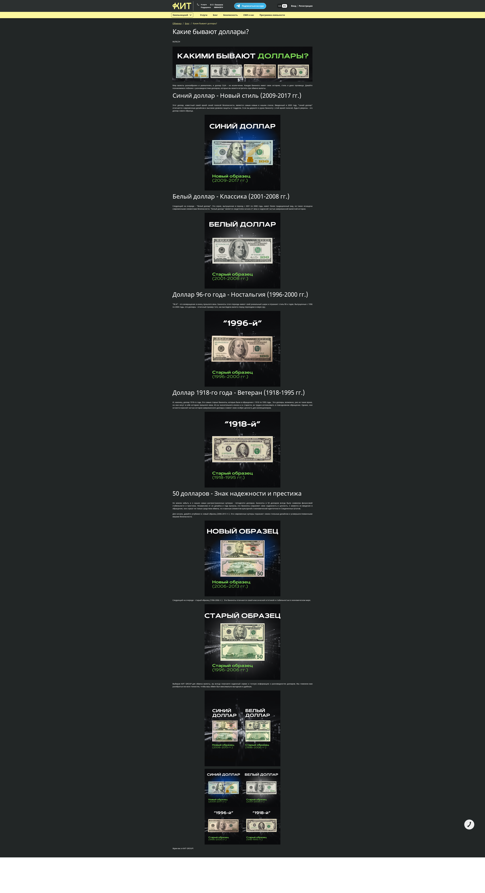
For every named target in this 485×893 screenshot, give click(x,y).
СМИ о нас (248, 15)
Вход (293, 6)
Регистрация (305, 6)
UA (279, 6)
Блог (215, 15)
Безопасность (230, 15)
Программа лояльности (272, 15)
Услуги (203, 15)
